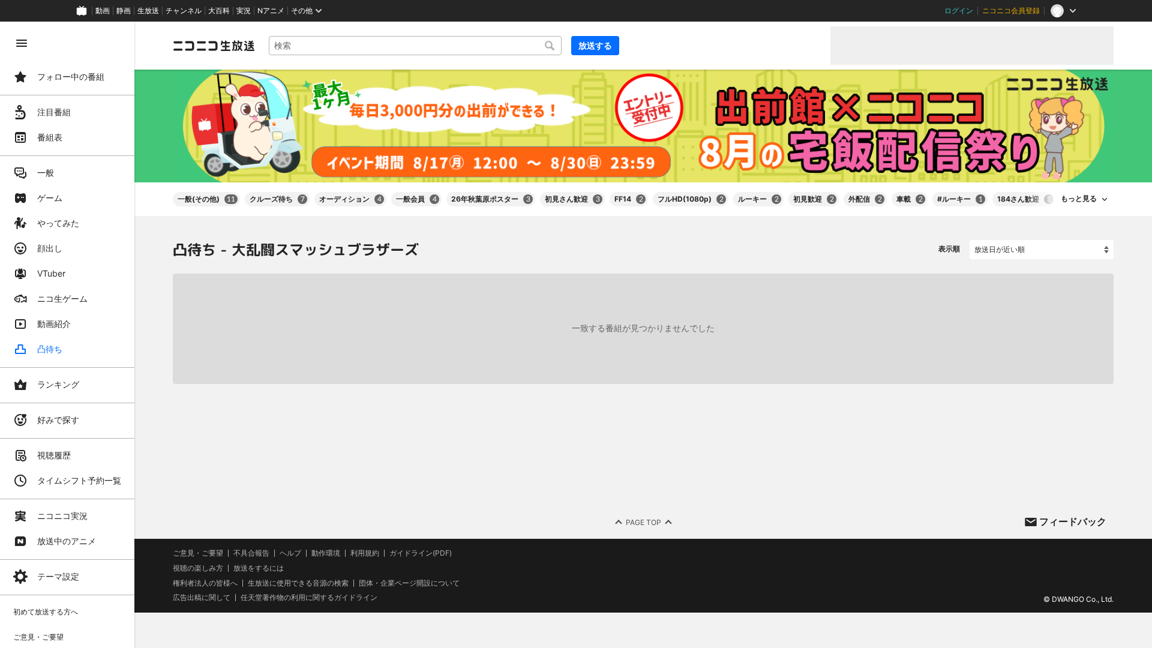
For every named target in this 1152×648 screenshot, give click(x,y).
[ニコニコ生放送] (213, 45)
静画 (123, 10)
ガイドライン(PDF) (420, 553)
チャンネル (184, 10)
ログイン (958, 10)
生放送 (148, 10)
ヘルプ (290, 553)
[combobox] (415, 45)
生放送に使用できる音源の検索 (298, 582)
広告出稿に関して (201, 597)
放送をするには (258, 568)
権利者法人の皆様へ (205, 582)
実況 (243, 10)
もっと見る (1079, 198)
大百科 (219, 10)
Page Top (643, 521)
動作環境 (325, 553)
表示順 (949, 248)
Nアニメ (270, 10)
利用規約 (364, 553)
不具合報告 (251, 553)
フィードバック (1072, 521)
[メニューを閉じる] (22, 43)
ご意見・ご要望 (198, 552)
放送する (595, 45)
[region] (67, 335)
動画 (102, 10)
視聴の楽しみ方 (198, 567)
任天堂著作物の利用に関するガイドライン (309, 597)
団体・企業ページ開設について (409, 582)
